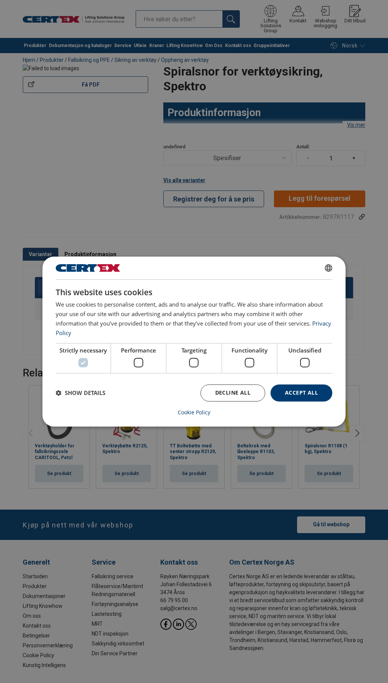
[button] (80, 393)
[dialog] (194, 341)
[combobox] (328, 268)
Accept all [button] (301, 392)
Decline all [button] (232, 392)
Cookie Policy (194, 412)
